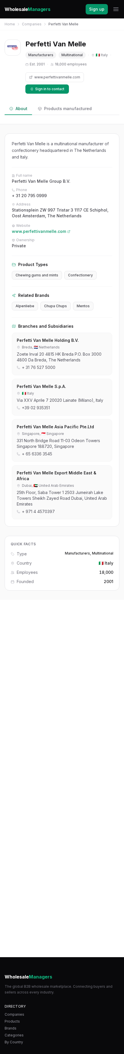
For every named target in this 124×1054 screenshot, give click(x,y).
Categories (14, 1035)
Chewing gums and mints (37, 275)
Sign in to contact (49, 89)
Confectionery (80, 275)
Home (10, 24)
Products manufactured (68, 108)
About (21, 108)
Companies (32, 24)
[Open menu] (116, 9)
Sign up (96, 9)
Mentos (83, 306)
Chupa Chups (55, 306)
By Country (14, 1042)
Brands (10, 1028)
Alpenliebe (25, 306)
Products (12, 1021)
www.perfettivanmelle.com (57, 77)
